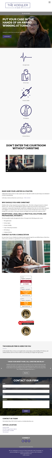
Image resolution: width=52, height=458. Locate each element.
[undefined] (29, 441)
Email (4, 394)
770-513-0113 (26, 13)
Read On (26, 373)
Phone (4, 388)
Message (5, 399)
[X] (26, 441)
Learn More (7, 36)
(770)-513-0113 (26, 455)
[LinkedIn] (23, 441)
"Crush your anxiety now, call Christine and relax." (26, 361)
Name (4, 383)
